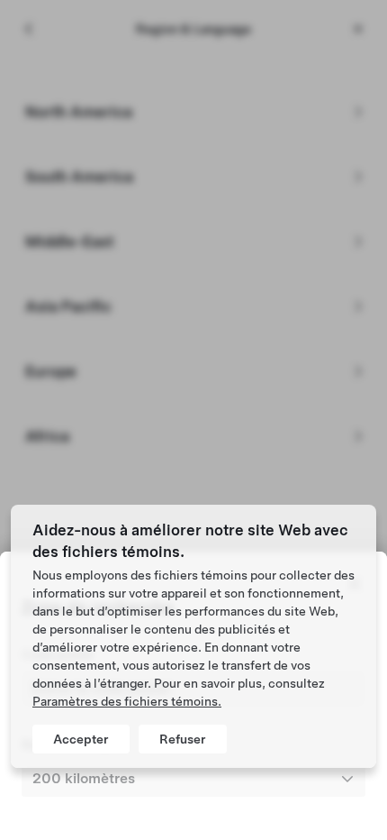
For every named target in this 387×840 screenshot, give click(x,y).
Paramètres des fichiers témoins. (126, 701)
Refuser (182, 739)
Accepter (81, 739)
